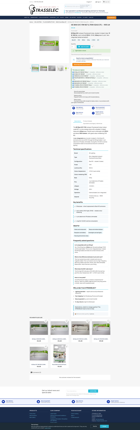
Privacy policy (53, 422)
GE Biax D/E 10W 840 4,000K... (80, 339)
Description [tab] (77, 121)
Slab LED (91, 17)
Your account (76, 410)
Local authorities (43, 17)
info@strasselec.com (101, 420)
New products (33, 415)
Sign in (72, 415)
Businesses (53, 17)
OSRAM (66, 17)
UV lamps (85, 17)
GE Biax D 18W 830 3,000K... (39, 339)
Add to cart (83, 47)
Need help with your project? (82, 64)
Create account (75, 417)
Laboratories (34, 17)
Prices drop (32, 413)
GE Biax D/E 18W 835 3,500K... (38, 364)
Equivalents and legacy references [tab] (92, 123)
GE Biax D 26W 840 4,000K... (60, 339)
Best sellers (33, 417)
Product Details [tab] (87, 121)
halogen (79, 17)
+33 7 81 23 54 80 (38, 2)
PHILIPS (62, 17)
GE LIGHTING (73, 17)
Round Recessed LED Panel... (59, 364)
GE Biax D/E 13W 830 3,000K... (101, 339)
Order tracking (74, 413)
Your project (111, 17)
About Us (26, 17)
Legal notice (53, 413)
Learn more (48, 428)
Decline (95, 426)
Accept (104, 426)
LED (58, 17)
